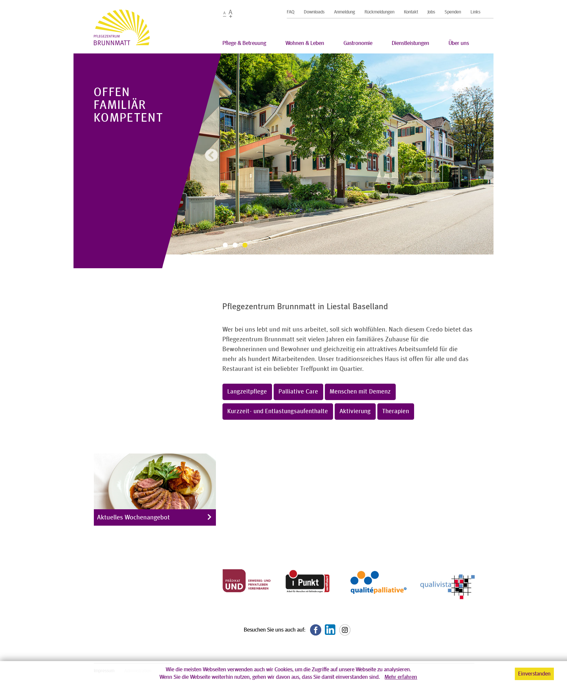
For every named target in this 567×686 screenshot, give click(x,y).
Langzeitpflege (247, 392)
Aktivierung (355, 411)
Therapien (395, 411)
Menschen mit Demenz (360, 392)
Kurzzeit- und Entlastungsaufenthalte (277, 411)
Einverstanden (534, 674)
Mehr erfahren (401, 677)
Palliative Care (298, 392)
